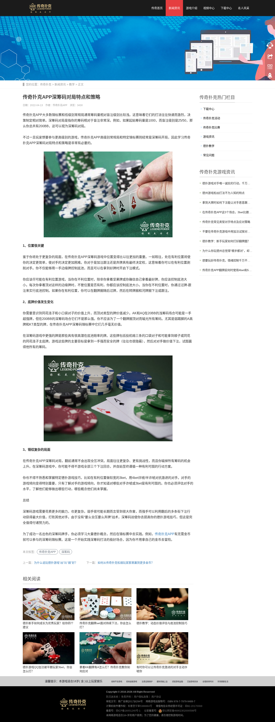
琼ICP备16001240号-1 (128, 710)
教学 (72, 84)
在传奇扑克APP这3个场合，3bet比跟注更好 (227, 212)
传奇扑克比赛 (211, 127)
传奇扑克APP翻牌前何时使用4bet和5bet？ (227, 270)
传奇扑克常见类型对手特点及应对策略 (226, 221)
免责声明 (126, 696)
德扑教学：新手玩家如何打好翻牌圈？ (226, 241)
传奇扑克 (45, 84)
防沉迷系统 (112, 696)
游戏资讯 (208, 136)
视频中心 (209, 8)
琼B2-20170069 (193, 706)
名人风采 (243, 8)
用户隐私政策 (141, 696)
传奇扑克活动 (211, 118)
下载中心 (226, 8)
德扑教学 (208, 145)
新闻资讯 (174, 8)
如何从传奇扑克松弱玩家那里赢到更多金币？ (126, 562)
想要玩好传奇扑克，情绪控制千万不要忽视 (227, 260)
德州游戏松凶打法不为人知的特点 (223, 193)
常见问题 (208, 155)
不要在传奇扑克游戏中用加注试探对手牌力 (227, 231)
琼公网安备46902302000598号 (179, 710)
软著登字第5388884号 (140, 706)
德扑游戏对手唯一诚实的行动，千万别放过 (227, 183)
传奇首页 (157, 8)
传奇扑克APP (164, 534)
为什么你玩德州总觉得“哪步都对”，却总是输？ (227, 250)
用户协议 (156, 696)
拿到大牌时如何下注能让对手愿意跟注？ (227, 202)
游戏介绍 (191, 8)
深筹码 (65, 551)
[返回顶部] (270, 77)
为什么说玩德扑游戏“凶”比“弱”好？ (56, 562)
